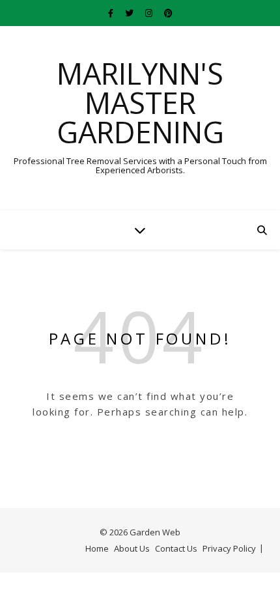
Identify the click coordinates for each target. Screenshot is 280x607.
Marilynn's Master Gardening (140, 103)
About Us (132, 548)
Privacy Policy (229, 548)
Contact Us (176, 548)
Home (97, 548)
